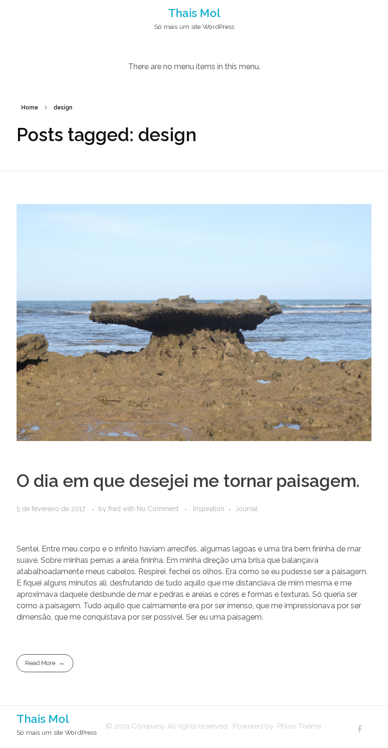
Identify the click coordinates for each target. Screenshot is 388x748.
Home (29, 107)
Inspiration (208, 509)
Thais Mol (194, 13)
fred (115, 509)
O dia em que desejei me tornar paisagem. (188, 480)
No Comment (157, 509)
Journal (246, 509)
